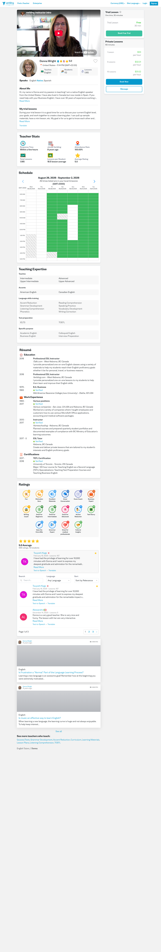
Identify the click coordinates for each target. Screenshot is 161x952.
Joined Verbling (54, 147)
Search (22, 576)
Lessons (88, 70)
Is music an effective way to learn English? (40, 718)
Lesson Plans (23, 743)
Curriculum (76, 740)
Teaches (47, 70)
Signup (154, 3)
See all (59, 732)
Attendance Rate (82, 147)
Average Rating (81, 159)
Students (68, 70)
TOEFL (57, 743)
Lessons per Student (56, 159)
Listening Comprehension (42, 743)
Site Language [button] (133, 3)
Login (145, 3)
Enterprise (37, 3)
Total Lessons (26, 159)
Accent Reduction (61, 740)
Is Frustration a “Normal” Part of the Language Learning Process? (51, 673)
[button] (118, 3)
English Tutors (23, 749)
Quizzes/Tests (23, 740)
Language (51, 576)
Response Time (26, 147)
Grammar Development (41, 740)
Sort (76, 576)
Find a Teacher (23, 3)
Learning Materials (90, 740)
